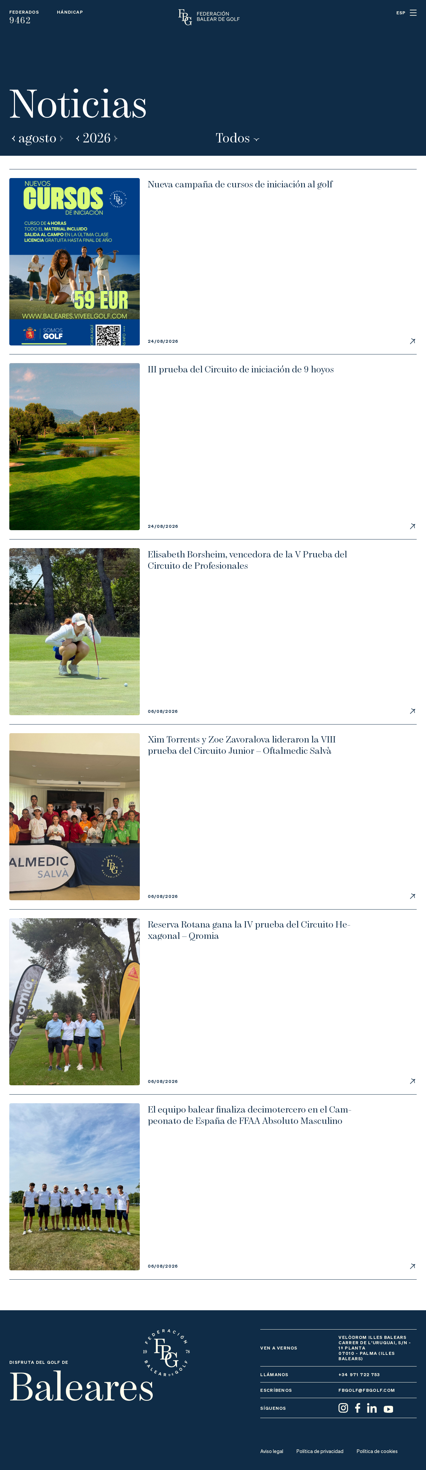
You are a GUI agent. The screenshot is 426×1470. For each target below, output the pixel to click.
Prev (13, 137)
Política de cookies (377, 1451)
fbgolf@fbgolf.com (366, 1390)
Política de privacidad (320, 1451)
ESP (401, 12)
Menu (413, 12)
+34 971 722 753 (359, 1374)
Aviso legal (271, 1451)
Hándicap (70, 12)
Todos (233, 137)
